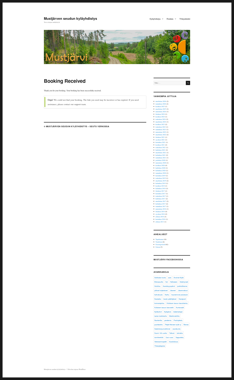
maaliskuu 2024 (161, 122)
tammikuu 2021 (161, 158)
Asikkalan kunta (160, 277)
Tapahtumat (159, 239)
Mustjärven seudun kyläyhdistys (70, 18)
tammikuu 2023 (161, 129)
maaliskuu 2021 (161, 152)
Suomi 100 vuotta (160, 333)
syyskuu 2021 (160, 140)
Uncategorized (160, 244)
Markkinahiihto (174, 316)
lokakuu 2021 (160, 137)
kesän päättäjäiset (169, 299)
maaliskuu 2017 (161, 201)
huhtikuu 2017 (160, 199)
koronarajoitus (159, 303)
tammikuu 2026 (161, 104)
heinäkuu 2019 (161, 176)
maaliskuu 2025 (161, 109)
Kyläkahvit (158, 312)
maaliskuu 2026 (161, 101)
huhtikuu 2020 (160, 168)
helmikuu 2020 (161, 170)
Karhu (167, 294)
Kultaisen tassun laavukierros (177, 303)
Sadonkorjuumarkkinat (162, 329)
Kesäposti (182, 299)
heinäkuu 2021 (161, 142)
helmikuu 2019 (161, 183)
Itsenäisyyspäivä (169, 286)
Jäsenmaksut (183, 290)
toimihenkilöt (158, 337)
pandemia (167, 320)
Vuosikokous (173, 341)
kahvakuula (158, 294)
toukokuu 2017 (161, 196)
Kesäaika (157, 299)
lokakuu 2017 (160, 191)
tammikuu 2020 (161, 173)
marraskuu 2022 (161, 132)
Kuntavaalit (180, 307)
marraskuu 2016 (161, 209)
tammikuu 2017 (161, 206)
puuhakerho (158, 324)
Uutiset (158, 247)
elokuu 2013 (160, 222)
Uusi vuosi (169, 337)
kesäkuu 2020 (160, 165)
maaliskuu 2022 (161, 135)
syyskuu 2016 (160, 214)
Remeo (186, 324)
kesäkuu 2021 (160, 145)
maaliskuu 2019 (161, 181)
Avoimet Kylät (179, 277)
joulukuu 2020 (160, 160)
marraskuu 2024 (161, 111)
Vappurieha (179, 337)
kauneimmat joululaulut (179, 294)
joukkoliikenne (182, 286)
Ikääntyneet (184, 282)
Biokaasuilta (158, 282)
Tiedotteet (159, 242)
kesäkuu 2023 (160, 124)
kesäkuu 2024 (160, 117)
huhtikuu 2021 (160, 150)
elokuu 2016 (160, 217)
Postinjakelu (178, 320)
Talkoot (171, 333)
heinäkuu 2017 (161, 193)
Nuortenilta (158, 320)
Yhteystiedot (184, 18)
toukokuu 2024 (161, 119)
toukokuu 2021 (161, 147)
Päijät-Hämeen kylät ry (173, 324)
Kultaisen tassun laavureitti (164, 307)
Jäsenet (173, 290)
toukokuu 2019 (161, 178)
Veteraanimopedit (160, 341)
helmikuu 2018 (161, 188)
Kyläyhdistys (155, 18)
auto (169, 277)
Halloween (173, 282)
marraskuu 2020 (161, 163)
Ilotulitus (157, 286)
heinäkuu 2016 (161, 219)
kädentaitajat (177, 312)
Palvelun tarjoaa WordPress (77, 369)
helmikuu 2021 (161, 155)
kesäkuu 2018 (160, 186)
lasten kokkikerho (160, 316)
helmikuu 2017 (161, 204)
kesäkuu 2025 (160, 106)
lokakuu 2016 (160, 211)
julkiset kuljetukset (161, 290)
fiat (167, 282)
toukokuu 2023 (161, 127)
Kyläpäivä (167, 312)
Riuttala (170, 18)
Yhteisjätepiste (159, 346)
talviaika (180, 333)
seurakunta (176, 329)
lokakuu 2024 (160, 114)
